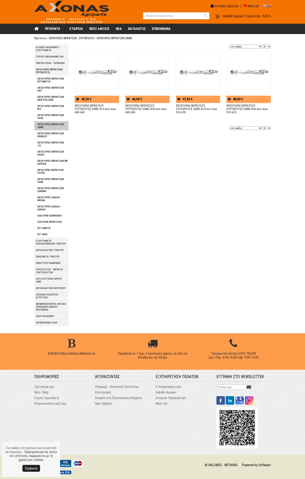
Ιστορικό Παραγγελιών (171, 398)
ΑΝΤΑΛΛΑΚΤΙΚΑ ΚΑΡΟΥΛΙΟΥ (51, 288)
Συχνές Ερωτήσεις (46, 398)
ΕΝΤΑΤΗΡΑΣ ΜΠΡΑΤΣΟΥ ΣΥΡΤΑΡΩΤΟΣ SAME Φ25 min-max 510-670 (246, 109)
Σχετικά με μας (44, 387)
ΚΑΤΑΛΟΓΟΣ (137, 29)
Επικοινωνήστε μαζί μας (50, 403)
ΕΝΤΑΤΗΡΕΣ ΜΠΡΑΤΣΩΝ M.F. (50, 107)
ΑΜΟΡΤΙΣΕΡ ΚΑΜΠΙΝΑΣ (48, 263)
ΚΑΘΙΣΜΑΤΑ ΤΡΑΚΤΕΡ (48, 256)
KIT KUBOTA (44, 228)
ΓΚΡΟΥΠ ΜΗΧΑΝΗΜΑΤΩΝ (49, 56)
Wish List (252, 6)
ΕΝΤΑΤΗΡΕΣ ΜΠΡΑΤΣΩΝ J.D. (50, 144)
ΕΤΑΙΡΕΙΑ (76, 29)
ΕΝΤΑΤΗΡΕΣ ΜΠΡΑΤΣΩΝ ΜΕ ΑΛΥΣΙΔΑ (52, 162)
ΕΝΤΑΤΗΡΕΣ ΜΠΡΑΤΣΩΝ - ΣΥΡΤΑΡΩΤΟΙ (71, 38)
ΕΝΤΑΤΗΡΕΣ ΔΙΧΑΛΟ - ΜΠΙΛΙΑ (49, 199)
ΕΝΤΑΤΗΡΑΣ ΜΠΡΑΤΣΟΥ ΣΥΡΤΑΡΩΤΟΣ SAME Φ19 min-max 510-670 (196, 109)
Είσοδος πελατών (226, 6)
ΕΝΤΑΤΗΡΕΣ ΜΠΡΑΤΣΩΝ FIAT (50, 89)
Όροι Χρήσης (103, 403)
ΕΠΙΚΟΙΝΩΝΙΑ (161, 29)
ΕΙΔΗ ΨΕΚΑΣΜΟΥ (45, 316)
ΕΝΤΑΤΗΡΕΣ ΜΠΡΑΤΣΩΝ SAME (114, 38)
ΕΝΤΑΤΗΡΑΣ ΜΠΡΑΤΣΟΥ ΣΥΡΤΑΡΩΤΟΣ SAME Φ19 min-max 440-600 (95, 109)
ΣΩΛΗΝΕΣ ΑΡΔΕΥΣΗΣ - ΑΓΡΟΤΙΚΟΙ (48, 296)
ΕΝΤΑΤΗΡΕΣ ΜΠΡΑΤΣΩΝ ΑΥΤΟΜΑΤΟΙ (50, 80)
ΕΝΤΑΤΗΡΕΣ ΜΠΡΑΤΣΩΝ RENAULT (50, 135)
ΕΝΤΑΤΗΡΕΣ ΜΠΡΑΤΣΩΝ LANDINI (50, 190)
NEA (119, 29)
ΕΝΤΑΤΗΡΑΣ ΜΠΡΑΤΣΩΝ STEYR (50, 171)
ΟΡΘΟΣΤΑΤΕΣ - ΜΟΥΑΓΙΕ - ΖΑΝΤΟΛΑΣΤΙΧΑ (50, 271)
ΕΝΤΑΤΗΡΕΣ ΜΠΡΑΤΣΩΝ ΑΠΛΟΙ (50, 153)
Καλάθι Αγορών (166, 392)
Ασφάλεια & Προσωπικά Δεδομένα (118, 398)
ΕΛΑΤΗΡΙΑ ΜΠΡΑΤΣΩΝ (49, 222)
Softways (265, 465)
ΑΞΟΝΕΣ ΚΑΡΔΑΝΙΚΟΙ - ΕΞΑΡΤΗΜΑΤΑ (48, 49)
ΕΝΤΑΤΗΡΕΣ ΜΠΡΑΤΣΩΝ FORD (50, 181)
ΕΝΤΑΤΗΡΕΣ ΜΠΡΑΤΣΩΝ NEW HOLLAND (50, 98)
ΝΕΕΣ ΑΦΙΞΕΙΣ (99, 29)
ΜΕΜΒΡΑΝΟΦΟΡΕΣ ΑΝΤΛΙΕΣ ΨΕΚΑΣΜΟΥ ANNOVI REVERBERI (51, 307)
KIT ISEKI (42, 234)
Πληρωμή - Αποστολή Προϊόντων (117, 387)
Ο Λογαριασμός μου (168, 387)
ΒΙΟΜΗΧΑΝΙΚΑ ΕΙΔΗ (46, 322)
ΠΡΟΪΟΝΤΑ (52, 29)
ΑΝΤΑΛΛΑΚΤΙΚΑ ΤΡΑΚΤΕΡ (50, 250)
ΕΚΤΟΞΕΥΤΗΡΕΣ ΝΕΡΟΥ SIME (49, 280)
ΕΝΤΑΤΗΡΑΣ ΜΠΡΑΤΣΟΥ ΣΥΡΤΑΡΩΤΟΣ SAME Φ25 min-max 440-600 (145, 109)
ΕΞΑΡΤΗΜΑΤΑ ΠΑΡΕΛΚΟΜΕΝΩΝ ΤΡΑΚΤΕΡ (51, 242)
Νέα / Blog (41, 392)
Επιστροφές (103, 392)
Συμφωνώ (31, 468)
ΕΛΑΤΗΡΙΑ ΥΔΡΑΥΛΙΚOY (49, 215)
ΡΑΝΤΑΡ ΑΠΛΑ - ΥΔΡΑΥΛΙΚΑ (50, 63)
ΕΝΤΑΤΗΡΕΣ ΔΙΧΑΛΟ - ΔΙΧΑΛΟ (49, 208)
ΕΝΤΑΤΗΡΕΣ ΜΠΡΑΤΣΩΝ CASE (50, 117)
